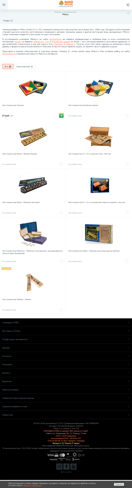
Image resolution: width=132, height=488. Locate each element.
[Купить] (61, 115)
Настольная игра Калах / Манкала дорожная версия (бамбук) (94, 251)
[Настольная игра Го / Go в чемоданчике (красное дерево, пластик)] (99, 185)
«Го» (47, 41)
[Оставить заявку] (127, 115)
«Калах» (18, 41)
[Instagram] (59, 466)
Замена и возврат (10, 389)
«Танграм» (58, 44)
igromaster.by (55, 39)
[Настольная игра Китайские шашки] (99, 88)
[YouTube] (73, 466)
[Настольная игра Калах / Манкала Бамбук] (33, 136)
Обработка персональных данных (18, 398)
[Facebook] (66, 466)
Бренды (6, 348)
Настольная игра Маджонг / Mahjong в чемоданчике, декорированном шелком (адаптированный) (32, 252)
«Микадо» (70, 44)
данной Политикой (32, 485)
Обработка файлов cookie (14, 406)
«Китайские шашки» (61, 41)
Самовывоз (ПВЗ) (10, 322)
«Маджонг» (38, 41)
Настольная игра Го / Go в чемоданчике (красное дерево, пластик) (96, 202)
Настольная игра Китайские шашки (83, 105)
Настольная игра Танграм (13, 105)
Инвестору (7, 415)
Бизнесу (6, 373)
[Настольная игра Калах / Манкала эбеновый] (33, 185)
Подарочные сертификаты (14, 339)
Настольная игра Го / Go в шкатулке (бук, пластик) (89, 154)
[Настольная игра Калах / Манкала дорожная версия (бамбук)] (99, 233)
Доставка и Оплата (11, 331)
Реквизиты (7, 364)
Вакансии (6, 381)
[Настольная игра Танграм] (33, 88)
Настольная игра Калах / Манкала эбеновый (20, 202)
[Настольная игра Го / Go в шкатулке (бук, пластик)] (99, 136)
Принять (119, 484)
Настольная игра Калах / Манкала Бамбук (19, 154)
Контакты (6, 356)
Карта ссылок (66, 472)
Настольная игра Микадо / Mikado (16, 299)
